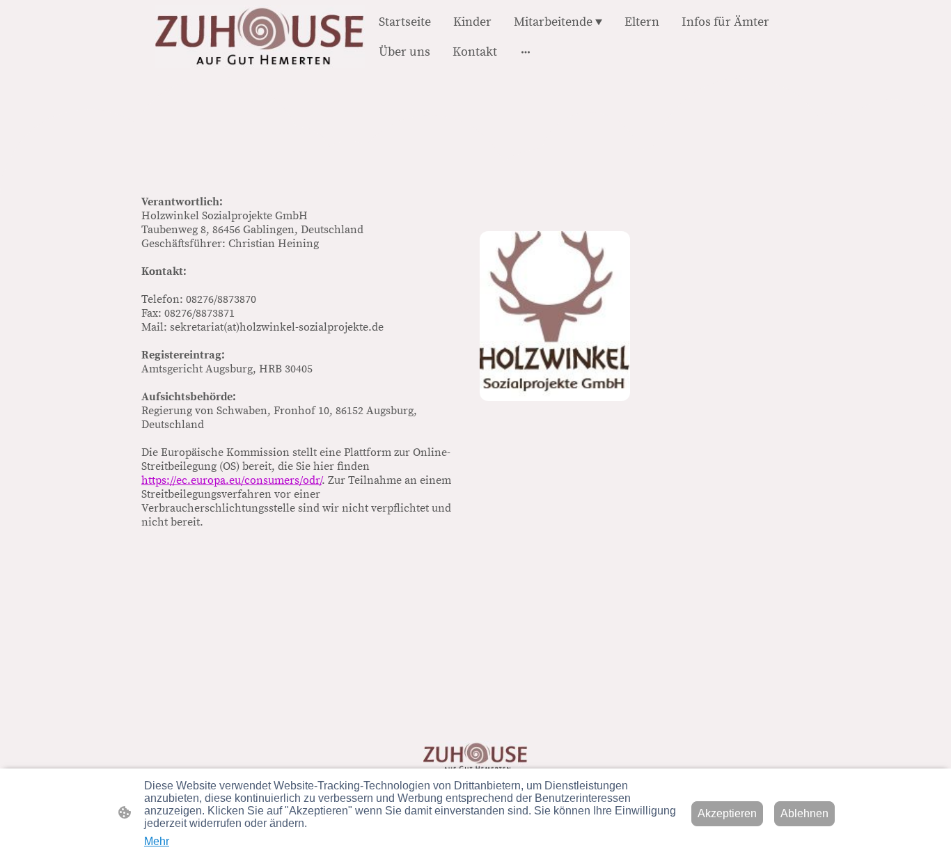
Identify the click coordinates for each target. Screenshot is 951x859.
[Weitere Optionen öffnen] (525, 52)
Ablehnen (804, 813)
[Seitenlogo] (260, 36)
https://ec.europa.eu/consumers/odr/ (231, 480)
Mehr (156, 841)
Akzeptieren (727, 813)
